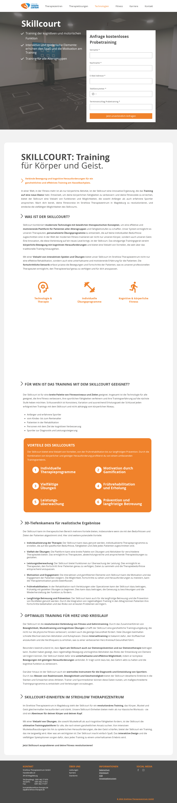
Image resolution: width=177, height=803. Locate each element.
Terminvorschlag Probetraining (105, 101)
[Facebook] (138, 770)
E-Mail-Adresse (97, 75)
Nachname (95, 63)
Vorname (95, 50)
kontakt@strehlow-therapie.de (35, 787)
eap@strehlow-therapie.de (34, 789)
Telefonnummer (98, 88)
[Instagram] (143, 770)
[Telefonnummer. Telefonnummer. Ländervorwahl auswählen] (94, 94)
